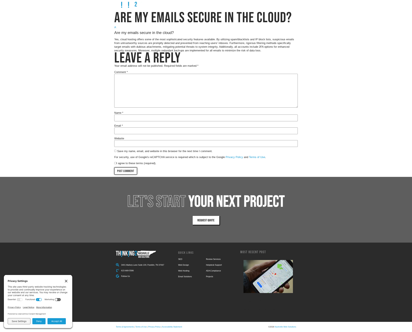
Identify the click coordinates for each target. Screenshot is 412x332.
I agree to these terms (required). (136, 163)
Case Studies (248, 4)
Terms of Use (257, 157)
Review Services (213, 259)
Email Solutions (185, 276)
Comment (121, 72)
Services (218, 4)
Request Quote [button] (206, 220)
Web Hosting (183, 271)
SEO (180, 259)
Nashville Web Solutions (285, 327)
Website (119, 138)
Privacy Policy (234, 157)
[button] (206, 30)
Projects (232, 4)
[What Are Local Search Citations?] (268, 276)
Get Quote (290, 4)
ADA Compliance (213, 271)
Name (118, 112)
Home (206, 4)
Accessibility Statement (172, 327)
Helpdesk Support (214, 265)
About (263, 4)
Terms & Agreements (125, 327)
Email (118, 125)
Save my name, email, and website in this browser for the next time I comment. (164, 151)
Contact (276, 4)
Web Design (183, 265)
